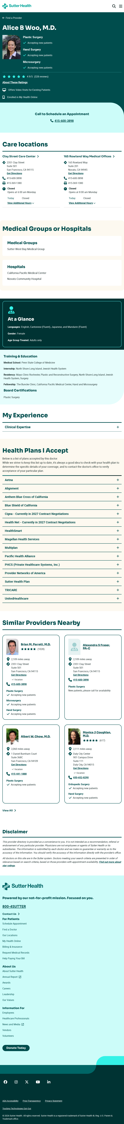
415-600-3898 (64, 121)
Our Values (8, 1000)
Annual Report (12, 976)
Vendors (6, 1030)
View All (7, 810)
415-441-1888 (19, 774)
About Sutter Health (12, 971)
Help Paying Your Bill (13, 958)
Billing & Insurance (12, 946)
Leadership (8, 994)
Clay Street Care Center (19, 156)
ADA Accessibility (10, 1100)
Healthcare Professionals (15, 1018)
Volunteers (8, 1035)
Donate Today (16, 1048)
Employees (8, 1012)
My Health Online (11, 941)
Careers (6, 988)
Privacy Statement (53, 1100)
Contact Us (9, 914)
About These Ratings (15, 82)
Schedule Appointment (14, 923)
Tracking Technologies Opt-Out (16, 1108)
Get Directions (14, 173)
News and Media (13, 1024)
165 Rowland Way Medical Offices (87, 156)
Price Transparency (32, 1100)
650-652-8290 (81, 777)
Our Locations (9, 935)
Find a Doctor (9, 929)
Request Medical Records (15, 952)
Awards (6, 982)
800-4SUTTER (14, 906)
